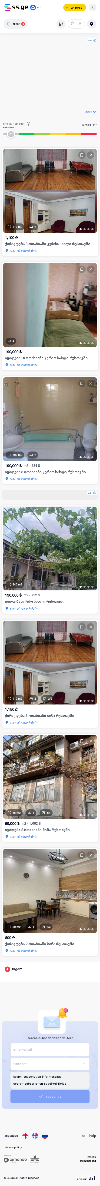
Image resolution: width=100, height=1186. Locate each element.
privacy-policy (13, 1147)
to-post (76, 7)
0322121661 (88, 1161)
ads (90, 40)
